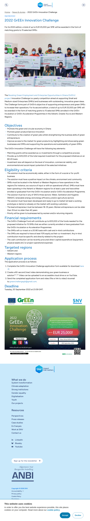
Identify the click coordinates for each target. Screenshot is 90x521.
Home (7, 12)
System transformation (22, 383)
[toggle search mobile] (6, 5)
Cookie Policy (16, 496)
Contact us (16, 433)
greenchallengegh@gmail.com (23, 281)
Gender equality (19, 393)
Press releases (18, 419)
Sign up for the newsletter (25, 461)
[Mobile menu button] (83, 5)
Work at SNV (17, 429)
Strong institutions (20, 389)
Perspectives (17, 416)
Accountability (17, 491)
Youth (14, 400)
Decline (78, 515)
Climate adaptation (20, 386)
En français (16, 426)
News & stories (18, 12)
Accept (65, 515)
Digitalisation (17, 396)
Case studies (17, 422)
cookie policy (53, 510)
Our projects (17, 403)
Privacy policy (16, 494)
